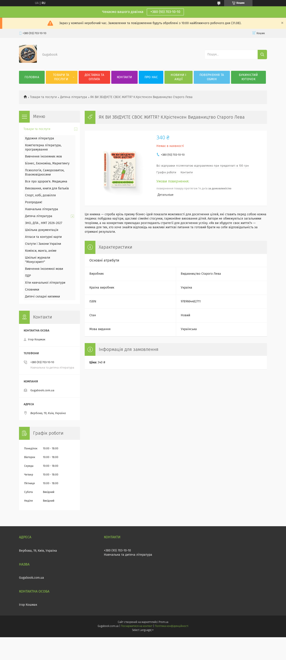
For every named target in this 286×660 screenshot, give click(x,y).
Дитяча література (73, 97)
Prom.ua (163, 622)
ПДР (28, 275)
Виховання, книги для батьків (47, 188)
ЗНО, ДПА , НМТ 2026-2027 (43, 223)
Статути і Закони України (43, 243)
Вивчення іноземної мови (44, 268)
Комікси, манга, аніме (41, 250)
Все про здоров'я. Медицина (46, 181)
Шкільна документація (41, 230)
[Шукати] (262, 54)
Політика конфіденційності (171, 626)
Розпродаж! (33, 202)
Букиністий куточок (248, 77)
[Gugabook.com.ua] (28, 61)
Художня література (39, 138)
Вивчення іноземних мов (43, 156)
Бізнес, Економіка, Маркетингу (47, 163)
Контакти (124, 77)
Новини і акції (178, 77)
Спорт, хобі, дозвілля (40, 195)
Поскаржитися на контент (136, 626)
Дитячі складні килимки (42, 296)
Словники (32, 289)
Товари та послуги (61, 77)
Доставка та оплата (94, 77)
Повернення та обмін (212, 77)
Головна (32, 77)
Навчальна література (41, 209)
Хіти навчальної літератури (45, 282)
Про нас (151, 77)
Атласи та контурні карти (43, 237)
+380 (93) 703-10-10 (165, 12)
